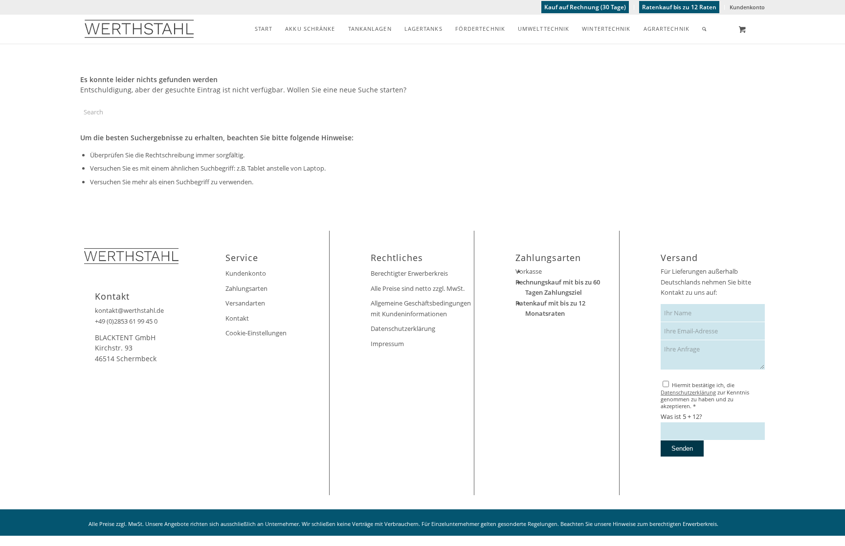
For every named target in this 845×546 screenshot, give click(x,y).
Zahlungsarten (246, 288)
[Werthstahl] (139, 29)
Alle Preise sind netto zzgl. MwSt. (418, 288)
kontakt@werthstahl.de (129, 310)
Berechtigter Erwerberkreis (409, 273)
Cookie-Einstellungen (256, 332)
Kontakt (237, 318)
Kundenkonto (747, 7)
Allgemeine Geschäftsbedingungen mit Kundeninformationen (421, 308)
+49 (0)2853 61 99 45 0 (126, 321)
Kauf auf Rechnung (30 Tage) (585, 7)
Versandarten (245, 303)
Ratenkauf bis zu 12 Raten (679, 7)
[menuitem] (585, 7)
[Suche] (704, 29)
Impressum (387, 343)
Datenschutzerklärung (403, 328)
